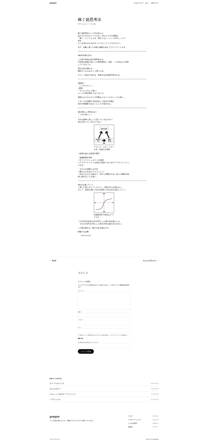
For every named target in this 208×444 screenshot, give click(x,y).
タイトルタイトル (57, 383)
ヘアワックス (55, 399)
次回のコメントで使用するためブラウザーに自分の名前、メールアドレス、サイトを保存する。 (103, 335)
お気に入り (154, 3)
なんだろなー (55, 389)
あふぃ (147, 3)
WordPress (155, 439)
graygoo (53, 3)
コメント (81, 290)
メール (80, 319)
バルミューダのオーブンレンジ (62, 394)
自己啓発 (93, 24)
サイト (79, 327)
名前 (79, 312)
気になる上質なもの (149, 260)
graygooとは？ (139, 3)
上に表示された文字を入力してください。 (88, 342)
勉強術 (54, 260)
